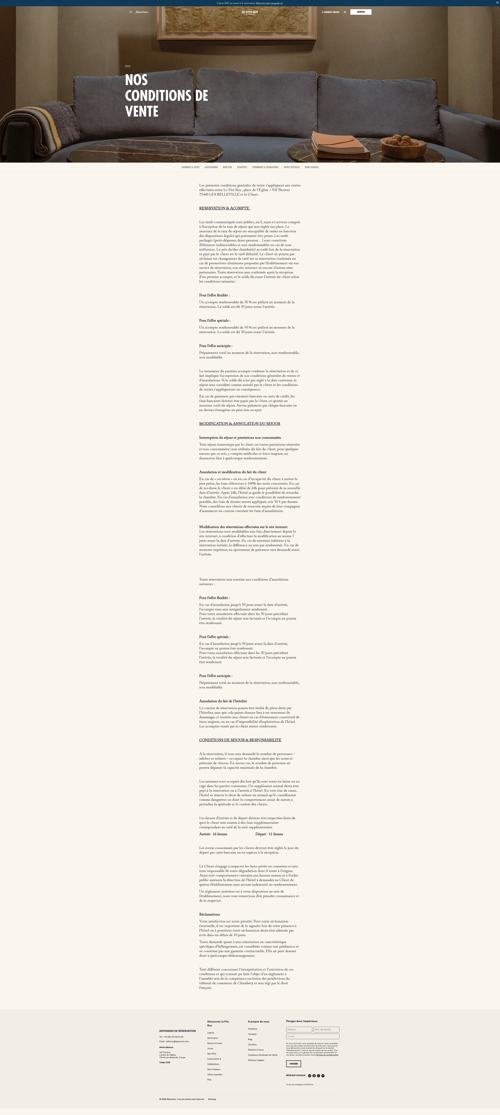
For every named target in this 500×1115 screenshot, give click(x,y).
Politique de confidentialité (327, 1055)
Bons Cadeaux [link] (214, 1069)
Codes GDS (164, 1062)
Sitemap (212, 1099)
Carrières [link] (252, 1044)
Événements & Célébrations (265, 167)
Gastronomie (211, 167)
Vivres (210, 1048)
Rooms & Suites (214, 1043)
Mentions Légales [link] (256, 1060)
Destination (212, 1038)
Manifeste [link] (252, 1029)
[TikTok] (318, 1075)
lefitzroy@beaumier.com (177, 1041)
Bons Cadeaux (312, 167)
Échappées (242, 167)
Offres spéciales (292, 167)
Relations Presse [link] (256, 1050)
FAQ (209, 1079)
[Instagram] (309, 1075)
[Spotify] (322, 1075)
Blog (250, 1039)
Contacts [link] (252, 1034)
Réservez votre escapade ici (269, 3)
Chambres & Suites (190, 167)
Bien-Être (227, 167)
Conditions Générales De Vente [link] (262, 1055)
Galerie (210, 1033)
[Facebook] (314, 1075)
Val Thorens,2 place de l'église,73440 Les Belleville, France (172, 1055)
